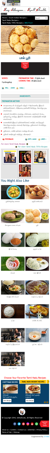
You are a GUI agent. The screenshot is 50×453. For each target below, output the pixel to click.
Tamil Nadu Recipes (10, 20)
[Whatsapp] (36, 423)
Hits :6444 (32, 139)
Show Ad (4, 14)
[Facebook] (14, 423)
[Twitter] (19, 423)
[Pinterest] (23, 423)
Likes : (43, 139)
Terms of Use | (7, 432)
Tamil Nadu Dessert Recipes (33, 381)
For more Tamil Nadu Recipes (13, 144)
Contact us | (22, 430)
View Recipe (7, 401)
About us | (6, 430)
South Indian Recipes (17, 17)
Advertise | (32, 430)
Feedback (9, 139)
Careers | (13, 430)
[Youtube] (32, 423)
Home (4, 17)
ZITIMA (46, 436)
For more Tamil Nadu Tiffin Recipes (32, 146)
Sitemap (16, 432)
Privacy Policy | (42, 430)
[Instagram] (27, 423)
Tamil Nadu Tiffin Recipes (12, 23)
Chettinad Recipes (10, 382)
